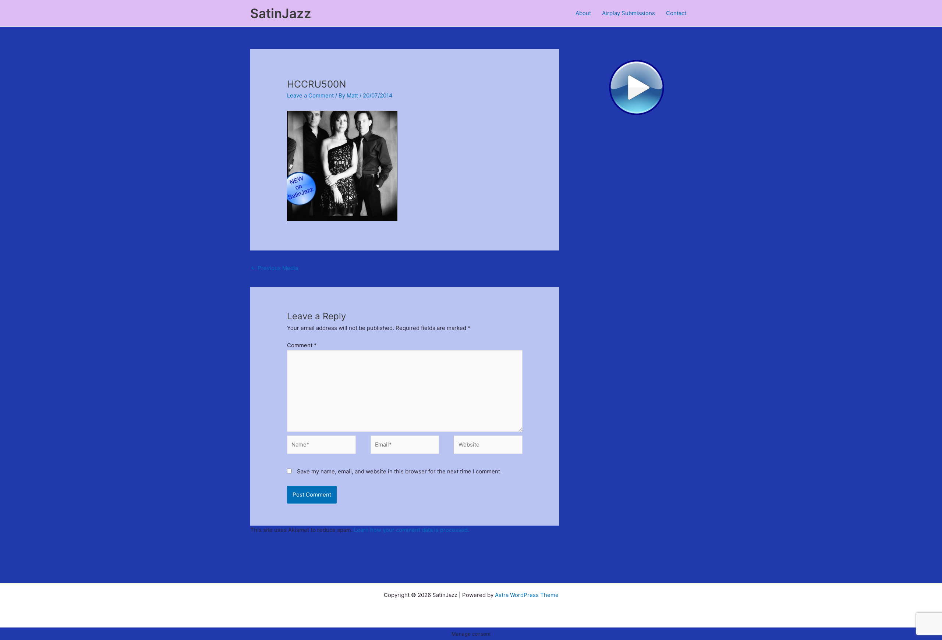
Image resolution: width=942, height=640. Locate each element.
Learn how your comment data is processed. (411, 529)
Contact (676, 13)
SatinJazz (280, 13)
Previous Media (274, 267)
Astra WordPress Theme (527, 594)
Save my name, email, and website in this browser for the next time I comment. (399, 471)
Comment (302, 345)
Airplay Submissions (628, 13)
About (583, 13)
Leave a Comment (310, 95)
